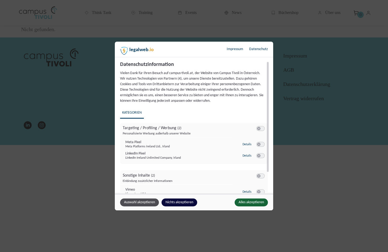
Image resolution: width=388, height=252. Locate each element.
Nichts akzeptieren (179, 202)
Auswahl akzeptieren (139, 202)
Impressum (235, 49)
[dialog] (194, 126)
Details (247, 144)
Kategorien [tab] (132, 113)
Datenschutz (258, 49)
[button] (259, 128)
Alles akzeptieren (251, 202)
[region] (194, 127)
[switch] (260, 128)
